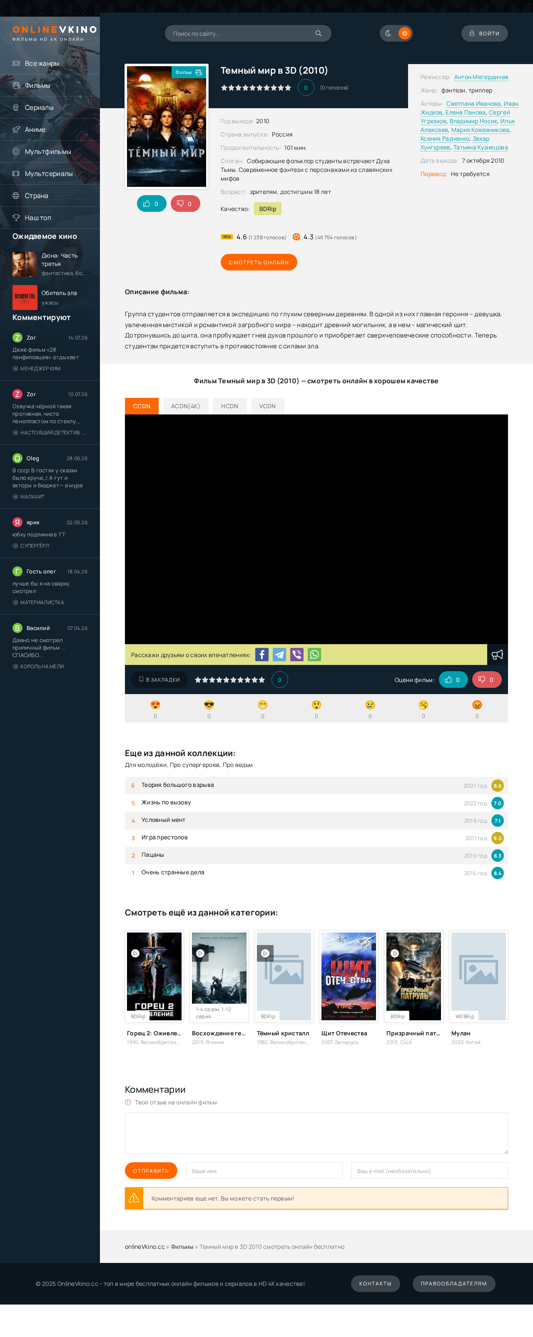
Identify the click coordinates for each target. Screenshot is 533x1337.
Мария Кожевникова (480, 130)
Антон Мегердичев (481, 77)
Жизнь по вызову (166, 802)
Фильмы (38, 85)
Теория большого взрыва (178, 785)
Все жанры (42, 63)
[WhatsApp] (314, 654)
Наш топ (38, 217)
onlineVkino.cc (145, 1246)
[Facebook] (262, 654)
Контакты (375, 1283)
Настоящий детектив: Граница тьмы (53, 432)
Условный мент (164, 820)
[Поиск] (318, 33)
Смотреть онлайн (259, 262)
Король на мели (42, 666)
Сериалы (39, 107)
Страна (37, 195)
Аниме (35, 129)
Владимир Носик (474, 121)
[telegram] (279, 654)
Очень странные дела (173, 872)
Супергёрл (34, 545)
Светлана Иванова (473, 103)
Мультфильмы (48, 151)
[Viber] (297, 654)
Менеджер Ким (40, 368)
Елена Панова (466, 112)
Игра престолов (165, 837)
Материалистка (42, 602)
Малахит (32, 496)
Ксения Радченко (445, 138)
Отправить (151, 1170)
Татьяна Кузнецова (480, 147)
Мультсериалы (49, 173)
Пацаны (153, 854)
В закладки (163, 679)
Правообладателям (454, 1283)
